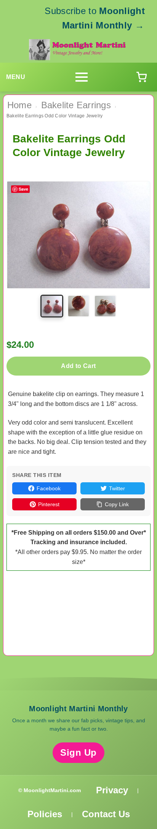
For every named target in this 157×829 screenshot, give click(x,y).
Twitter (117, 488)
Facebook (49, 488)
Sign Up (78, 752)
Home (19, 105)
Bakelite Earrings (76, 105)
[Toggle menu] (81, 77)
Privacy (112, 790)
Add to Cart (78, 366)
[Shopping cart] (141, 77)
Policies (44, 814)
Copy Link (117, 504)
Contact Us (106, 814)
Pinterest (48, 504)
